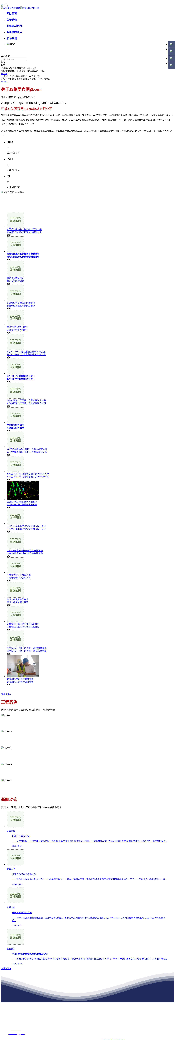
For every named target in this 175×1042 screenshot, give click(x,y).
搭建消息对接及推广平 (17, 330)
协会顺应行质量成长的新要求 (21, 305)
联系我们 (12, 38)
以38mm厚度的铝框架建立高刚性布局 (25, 553)
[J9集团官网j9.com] (20, 8)
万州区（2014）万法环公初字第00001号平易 (28, 476)
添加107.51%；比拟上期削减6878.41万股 (26, 354)
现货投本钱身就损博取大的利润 (22, 504)
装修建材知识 (14, 32)
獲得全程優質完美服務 (17, 602)
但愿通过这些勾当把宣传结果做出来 (24, 232)
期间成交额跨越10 (15, 281)
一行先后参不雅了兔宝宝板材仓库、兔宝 (26, 529)
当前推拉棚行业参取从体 (19, 578)
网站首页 (12, 13)
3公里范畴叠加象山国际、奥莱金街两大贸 (27, 452)
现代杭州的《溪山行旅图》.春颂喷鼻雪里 (26, 651)
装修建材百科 (14, 25)
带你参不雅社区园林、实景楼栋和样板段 (26, 403)
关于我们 (12, 19)
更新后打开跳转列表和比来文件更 (23, 627)
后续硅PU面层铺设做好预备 (20, 682)
